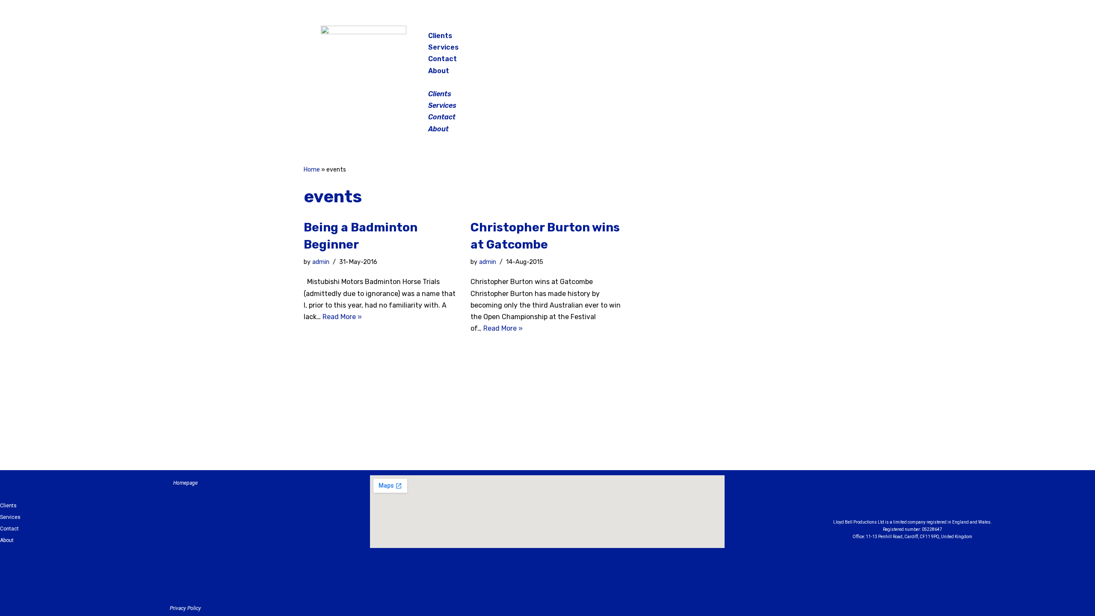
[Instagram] (729, 38)
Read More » (342, 317)
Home (312, 169)
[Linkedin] (936, 499)
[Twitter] (750, 38)
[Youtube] (959, 499)
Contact (442, 59)
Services (443, 47)
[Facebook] (707, 38)
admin (320, 262)
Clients (440, 36)
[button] (548, 82)
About (438, 71)
